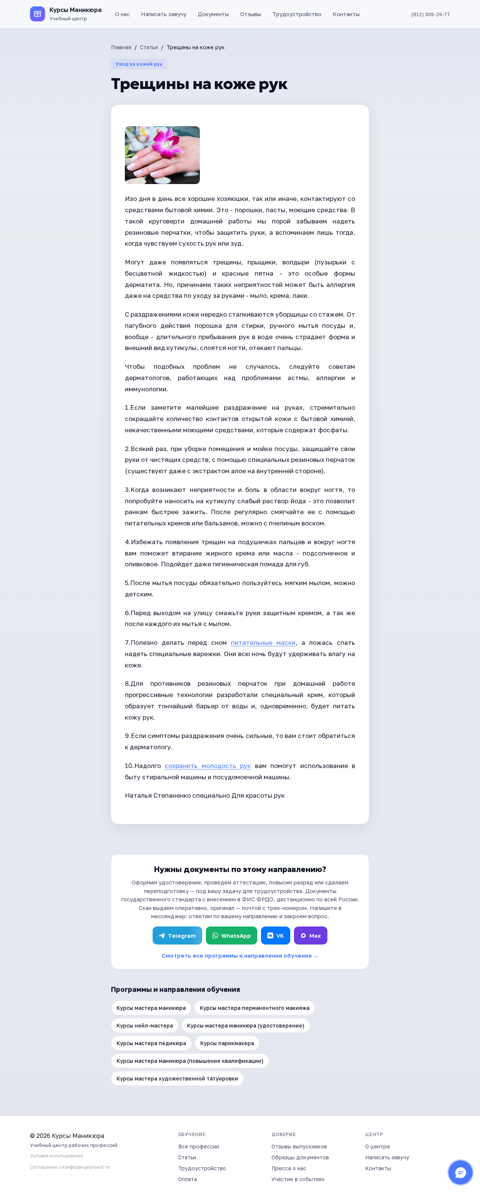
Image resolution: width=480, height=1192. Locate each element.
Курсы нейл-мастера (145, 1025)
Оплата (187, 1179)
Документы (213, 14)
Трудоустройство (296, 14)
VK (280, 935)
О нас (122, 14)
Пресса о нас (289, 1168)
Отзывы (250, 14)
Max (315, 935)
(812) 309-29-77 (430, 14)
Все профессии (198, 1146)
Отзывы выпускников (299, 1146)
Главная (121, 47)
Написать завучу (163, 14)
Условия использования (56, 1156)
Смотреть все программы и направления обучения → (240, 955)
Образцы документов (300, 1157)
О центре (377, 1146)
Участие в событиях (298, 1179)
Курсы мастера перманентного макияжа (254, 1008)
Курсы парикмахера (227, 1043)
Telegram (182, 935)
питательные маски (263, 642)
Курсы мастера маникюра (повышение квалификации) (190, 1061)
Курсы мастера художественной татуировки (177, 1078)
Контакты (346, 14)
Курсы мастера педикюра (151, 1043)
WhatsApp (236, 935)
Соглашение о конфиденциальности (70, 1167)
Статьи (149, 47)
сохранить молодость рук (208, 766)
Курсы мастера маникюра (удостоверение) (245, 1025)
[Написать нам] (460, 1172)
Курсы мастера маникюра (151, 1008)
